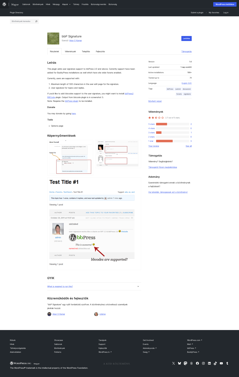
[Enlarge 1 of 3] (90, 143)
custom (178, 89)
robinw (102, 314)
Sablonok (58, 344)
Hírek (12, 344)
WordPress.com (194, 340)
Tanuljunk (102, 340)
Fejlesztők (103, 348)
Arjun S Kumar (75, 40)
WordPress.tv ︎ (105, 352)
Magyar (37, 364)
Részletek (54, 51)
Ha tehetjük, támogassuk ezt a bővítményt (168, 192)
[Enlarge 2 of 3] (138, 143)
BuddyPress (193, 352)
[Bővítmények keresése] (36, 21)
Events (146, 344)
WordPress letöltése (225, 4)
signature (187, 94)
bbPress (170, 89)
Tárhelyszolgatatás (18, 348)
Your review (153, 146)
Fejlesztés (100, 51)
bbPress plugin (71, 101)
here (74, 113)
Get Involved (148, 340)
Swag (146, 352)
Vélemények (70, 51)
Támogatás (186, 51)
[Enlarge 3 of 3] (138, 181)
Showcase (58, 340)
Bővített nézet (155, 101)
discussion (187, 89)
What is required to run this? (60, 286)
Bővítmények (59, 348)
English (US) (187, 83)
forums (179, 94)
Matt (190, 344)
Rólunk (13, 340)
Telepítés (86, 51)
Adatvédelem (15, 352)
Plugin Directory (16, 12)
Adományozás (150, 348)
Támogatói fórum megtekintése (162, 167)
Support (102, 344)
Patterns (57, 352)
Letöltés (186, 38)
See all (189, 146)
